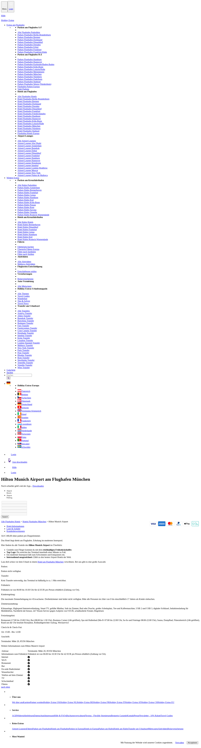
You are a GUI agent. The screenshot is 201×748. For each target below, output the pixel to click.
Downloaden (38, 486)
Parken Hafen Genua (27, 195)
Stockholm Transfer (26, 360)
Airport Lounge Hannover (29, 160)
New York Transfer (26, 348)
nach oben (5, 687)
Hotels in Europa (91, 729)
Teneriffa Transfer (25, 362)
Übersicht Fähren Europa (28, 249)
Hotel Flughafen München (29, 126)
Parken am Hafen (106, 729)
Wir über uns (17, 702)
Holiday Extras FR (101, 702)
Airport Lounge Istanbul (28, 165)
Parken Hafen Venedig (27, 212)
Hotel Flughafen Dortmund (29, 104)
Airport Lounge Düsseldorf (29, 153)
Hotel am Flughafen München (51, 562)
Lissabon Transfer (25, 340)
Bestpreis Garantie (119, 715)
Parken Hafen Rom (26, 207)
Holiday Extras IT (117, 702)
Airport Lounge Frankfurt (29, 155)
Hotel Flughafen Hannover (29, 118)
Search (5, 517)
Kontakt (130, 715)
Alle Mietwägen (24, 286)
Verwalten (179, 742)
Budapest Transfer (25, 323)
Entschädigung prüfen (27, 271)
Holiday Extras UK (51, 702)
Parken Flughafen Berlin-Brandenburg (34, 35)
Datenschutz (39, 715)
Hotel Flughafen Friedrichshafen (32, 114)
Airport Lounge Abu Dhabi (29, 143)
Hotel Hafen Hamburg (27, 234)
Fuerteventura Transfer (27, 328)
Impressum (49, 715)
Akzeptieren (192, 743)
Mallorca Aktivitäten (26, 264)
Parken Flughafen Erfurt (28, 47)
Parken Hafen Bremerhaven (30, 190)
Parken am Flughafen (41, 729)
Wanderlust (22, 298)
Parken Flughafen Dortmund (30, 40)
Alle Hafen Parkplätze (27, 185)
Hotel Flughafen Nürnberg (29, 128)
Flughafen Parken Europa (29, 86)
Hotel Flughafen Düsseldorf (30, 109)
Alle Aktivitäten (24, 261)
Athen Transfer (24, 316)
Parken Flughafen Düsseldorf (30, 42)
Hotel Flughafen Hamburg (29, 116)
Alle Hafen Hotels (25, 222)
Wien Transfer (24, 367)
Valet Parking (23, 89)
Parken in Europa (76, 729)
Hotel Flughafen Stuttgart (28, 131)
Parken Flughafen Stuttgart (29, 82)
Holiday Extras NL (68, 702)
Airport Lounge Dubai (27, 151)
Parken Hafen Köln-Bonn (29, 202)
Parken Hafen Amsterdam (29, 187)
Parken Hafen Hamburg (28, 197)
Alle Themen (23, 293)
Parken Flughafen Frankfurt (29, 49)
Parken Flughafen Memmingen (31, 72)
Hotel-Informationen (15, 526)
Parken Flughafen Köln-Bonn (30, 67)
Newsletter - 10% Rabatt (150, 715)
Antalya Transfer (25, 313)
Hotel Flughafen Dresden (28, 106)
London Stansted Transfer (29, 343)
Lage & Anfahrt (13, 529)
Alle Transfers (24, 311)
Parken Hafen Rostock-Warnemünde (33, 215)
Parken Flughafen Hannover (30, 62)
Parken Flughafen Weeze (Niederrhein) (34, 84)
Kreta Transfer (24, 338)
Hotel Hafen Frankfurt (27, 229)
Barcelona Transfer (26, 321)
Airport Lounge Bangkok (29, 148)
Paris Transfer (23, 350)
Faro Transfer (23, 326)
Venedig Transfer (25, 365)
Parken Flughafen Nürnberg (30, 77)
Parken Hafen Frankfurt (28, 192)
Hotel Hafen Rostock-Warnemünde (33, 239)
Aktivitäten (163, 729)
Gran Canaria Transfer (27, 330)
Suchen (10, 372)
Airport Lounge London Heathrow (33, 168)
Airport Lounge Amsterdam (29, 146)
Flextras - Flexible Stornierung (98, 715)
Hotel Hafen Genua (26, 232)
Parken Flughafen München (30, 74)
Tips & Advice (24, 301)
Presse (136, 715)
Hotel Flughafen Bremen (28, 101)
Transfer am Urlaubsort (138, 729)
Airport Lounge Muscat (28, 170)
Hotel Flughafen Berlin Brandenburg (33, 99)
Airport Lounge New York (29, 173)
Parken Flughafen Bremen (29, 37)
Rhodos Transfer (25, 355)
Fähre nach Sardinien (27, 252)
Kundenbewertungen (16, 531)
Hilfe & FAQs (60, 715)
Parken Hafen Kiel (26, 200)
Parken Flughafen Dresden (29, 45)
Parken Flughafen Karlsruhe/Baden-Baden (36, 64)
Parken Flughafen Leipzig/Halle (31, 69)
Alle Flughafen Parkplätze (29, 32)
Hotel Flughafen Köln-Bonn (30, 121)
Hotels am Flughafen (60, 729)
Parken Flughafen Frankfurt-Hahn (32, 52)
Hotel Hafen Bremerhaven (29, 224)
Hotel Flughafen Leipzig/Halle (31, 123)
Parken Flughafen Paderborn (30, 79)
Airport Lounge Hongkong (29, 163)
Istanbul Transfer (25, 335)
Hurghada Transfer (26, 333)
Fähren (29, 729)
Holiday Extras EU (166, 702)
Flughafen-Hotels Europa (28, 133)
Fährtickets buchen (26, 247)
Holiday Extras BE (85, 702)
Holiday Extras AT (133, 702)
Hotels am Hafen (121, 729)
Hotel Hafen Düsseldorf (28, 227)
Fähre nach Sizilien (26, 254)
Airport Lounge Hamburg (29, 158)
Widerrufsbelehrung (25, 715)
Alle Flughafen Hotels (27, 96)
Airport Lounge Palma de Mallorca (33, 175)
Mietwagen (153, 729)
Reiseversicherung (25, 279)
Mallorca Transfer (25, 345)
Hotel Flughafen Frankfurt (29, 111)
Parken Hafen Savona (27, 210)
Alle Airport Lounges (27, 141)
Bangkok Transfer (25, 318)
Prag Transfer (23, 353)
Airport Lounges (19, 729)
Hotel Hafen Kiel (25, 237)
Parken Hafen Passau (27, 205)
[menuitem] (106, 101)
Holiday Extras (7, 20)
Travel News (23, 303)
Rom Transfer (23, 358)
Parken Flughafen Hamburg (30, 59)
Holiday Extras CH (149, 702)
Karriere (26, 702)
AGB (14, 715)
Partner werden (36, 702)
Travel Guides (24, 296)
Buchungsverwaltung (75, 715)
